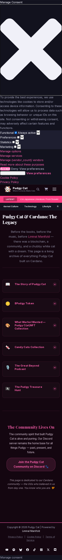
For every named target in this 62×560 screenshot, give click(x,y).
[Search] (37, 189)
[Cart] (46, 189)
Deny (14, 168)
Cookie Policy (9, 177)
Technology (30, 206)
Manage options (10, 151)
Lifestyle (46, 206)
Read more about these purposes (22, 164)
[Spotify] (14, 549)
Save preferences (13, 173)
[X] (48, 549)
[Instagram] (41, 549)
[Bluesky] (20, 549)
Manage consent (11, 557)
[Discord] (55, 549)
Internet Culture (10, 206)
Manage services (11, 155)
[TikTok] (34, 549)
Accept (5, 168)
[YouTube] (7, 549)
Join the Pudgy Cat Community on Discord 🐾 (31, 464)
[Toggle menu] (54, 189)
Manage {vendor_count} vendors (21, 160)
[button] (31, 50)
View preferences (31, 168)
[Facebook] (27, 549)
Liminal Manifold (39, 236)
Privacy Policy (9, 182)
